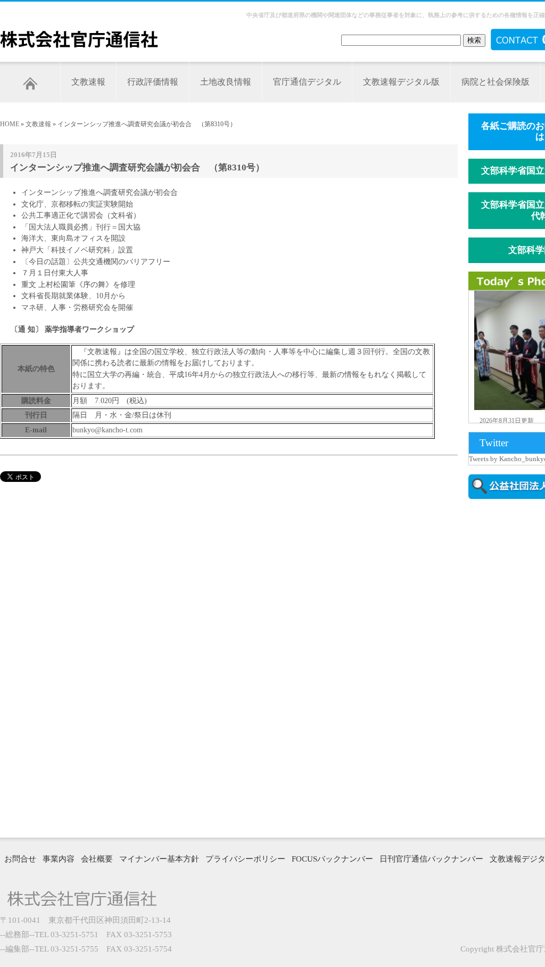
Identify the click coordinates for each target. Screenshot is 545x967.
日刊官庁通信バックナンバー (431, 859)
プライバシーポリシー (245, 859)
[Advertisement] (506, 667)
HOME (9, 124)
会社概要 (97, 859)
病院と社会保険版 (495, 81)
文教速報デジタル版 (401, 81)
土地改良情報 (225, 81)
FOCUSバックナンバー (332, 859)
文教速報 (88, 81)
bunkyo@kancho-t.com (107, 429)
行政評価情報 (152, 81)
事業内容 (59, 859)
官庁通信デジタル (307, 81)
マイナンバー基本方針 (159, 859)
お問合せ (20, 859)
